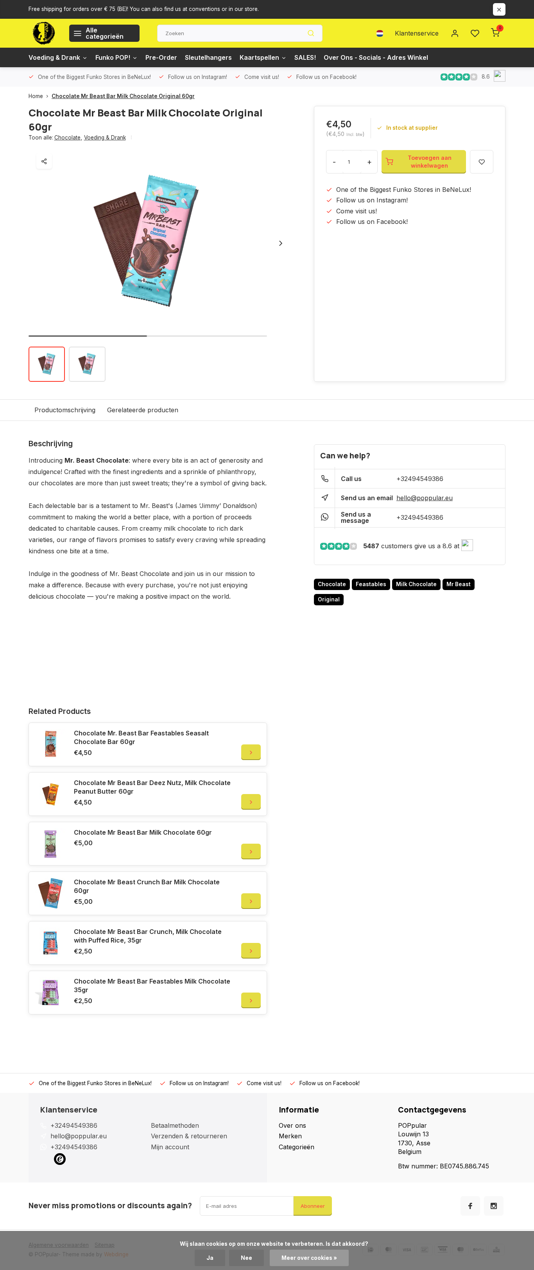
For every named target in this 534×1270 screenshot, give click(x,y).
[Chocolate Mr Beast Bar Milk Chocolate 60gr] (50, 843)
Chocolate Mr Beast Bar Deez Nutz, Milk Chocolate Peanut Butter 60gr (152, 787)
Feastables (371, 584)
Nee (246, 1258)
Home (36, 96)
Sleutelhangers (208, 57)
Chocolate (68, 137)
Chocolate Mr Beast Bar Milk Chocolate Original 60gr (123, 96)
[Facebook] (470, 1206)
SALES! (305, 57)
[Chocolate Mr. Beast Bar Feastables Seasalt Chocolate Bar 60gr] (50, 744)
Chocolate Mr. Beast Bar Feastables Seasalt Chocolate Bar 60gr (141, 737)
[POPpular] (43, 33)
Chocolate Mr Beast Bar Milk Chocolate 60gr (143, 832)
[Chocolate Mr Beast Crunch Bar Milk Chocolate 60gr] (50, 893)
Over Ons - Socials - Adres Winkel (376, 57)
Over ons (292, 1125)
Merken (290, 1136)
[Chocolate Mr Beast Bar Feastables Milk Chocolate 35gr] (50, 992)
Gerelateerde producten (142, 410)
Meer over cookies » (309, 1258)
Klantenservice (417, 33)
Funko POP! (112, 57)
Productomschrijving (64, 410)
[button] (280, 243)
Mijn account (170, 1147)
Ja (209, 1258)
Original (329, 599)
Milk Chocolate (416, 584)
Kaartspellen (259, 57)
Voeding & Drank (54, 57)
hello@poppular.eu (424, 498)
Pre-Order (161, 57)
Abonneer (313, 1206)
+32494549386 (419, 479)
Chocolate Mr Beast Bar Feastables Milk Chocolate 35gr (152, 985)
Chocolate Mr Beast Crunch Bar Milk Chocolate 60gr (147, 886)
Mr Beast (458, 584)
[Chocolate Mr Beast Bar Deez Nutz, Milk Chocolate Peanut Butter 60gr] (50, 794)
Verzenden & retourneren (189, 1136)
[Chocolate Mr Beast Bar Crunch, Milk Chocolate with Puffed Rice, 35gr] (50, 943)
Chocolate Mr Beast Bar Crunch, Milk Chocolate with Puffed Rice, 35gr (148, 936)
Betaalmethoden (175, 1125)
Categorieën (296, 1147)
